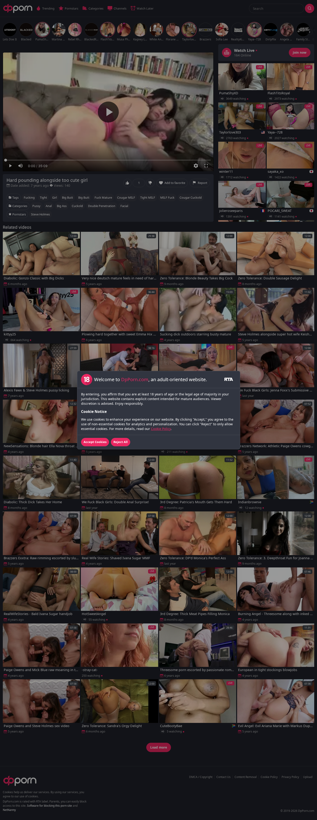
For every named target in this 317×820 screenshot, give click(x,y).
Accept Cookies (95, 442)
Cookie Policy (161, 428)
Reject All (120, 442)
